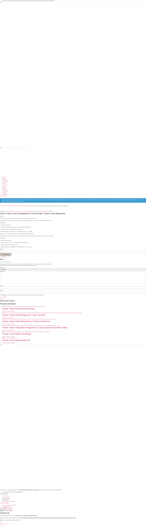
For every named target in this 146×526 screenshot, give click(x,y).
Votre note (2, 267)
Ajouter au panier (5, 254)
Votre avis (2, 271)
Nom (1, 285)
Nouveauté (4, 179)
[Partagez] (5, 523)
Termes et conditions (4, 503)
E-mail (1, 290)
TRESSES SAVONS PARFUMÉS (45, 211)
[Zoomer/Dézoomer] (1, 523)
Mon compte (5, 185)
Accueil (3, 176)
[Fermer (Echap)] (8, 523)
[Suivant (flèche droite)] (3, 525)
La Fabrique (4, 182)
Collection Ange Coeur (29, 205)
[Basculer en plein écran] (3, 523)
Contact (4, 183)
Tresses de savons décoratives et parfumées (13, 205)
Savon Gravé (5, 181)
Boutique (4, 178)
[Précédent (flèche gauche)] (1, 525)
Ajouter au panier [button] (10, 311)
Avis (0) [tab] (4, 256)
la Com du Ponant (9, 510)
